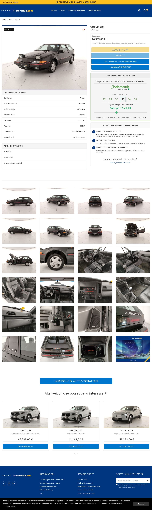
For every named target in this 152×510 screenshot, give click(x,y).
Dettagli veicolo (25, 446)
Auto (11, 20)
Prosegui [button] (141, 504)
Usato (17, 20)
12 (104, 99)
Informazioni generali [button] (14, 163)
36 (116, 99)
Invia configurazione (120, 67)
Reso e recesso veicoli (85, 490)
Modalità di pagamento (85, 483)
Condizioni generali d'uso (48, 486)
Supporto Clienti (11, 2)
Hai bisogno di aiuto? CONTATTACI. (76, 381)
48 (123, 99)
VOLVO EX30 (127, 430)
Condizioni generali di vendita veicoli (52, 480)
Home (4, 20)
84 (129, 99)
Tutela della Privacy (46, 490)
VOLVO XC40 (25, 430)
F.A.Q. (41, 493)
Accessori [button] (9, 157)
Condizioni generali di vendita (50, 483)
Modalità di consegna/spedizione (89, 486)
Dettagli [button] (9, 151)
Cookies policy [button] (9, 506)
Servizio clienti (82, 480)
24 (110, 99)
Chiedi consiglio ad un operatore (120, 61)
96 (135, 99)
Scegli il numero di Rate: (120, 95)
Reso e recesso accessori (86, 493)
